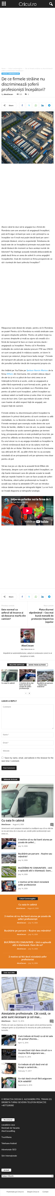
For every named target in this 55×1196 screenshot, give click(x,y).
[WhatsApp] (36, 105)
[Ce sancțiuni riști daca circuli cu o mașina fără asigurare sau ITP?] (8, 1054)
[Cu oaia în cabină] (9, 675)
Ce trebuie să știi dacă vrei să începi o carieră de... (33, 1066)
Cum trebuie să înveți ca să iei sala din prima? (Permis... (35, 1037)
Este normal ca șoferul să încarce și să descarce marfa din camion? (13, 614)
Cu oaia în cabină (8, 683)
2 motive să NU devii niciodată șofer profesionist (33, 883)
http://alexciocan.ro (27, 649)
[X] (29, 105)
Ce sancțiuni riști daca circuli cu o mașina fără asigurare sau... (35, 1051)
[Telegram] (49, 105)
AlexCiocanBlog (8, 1131)
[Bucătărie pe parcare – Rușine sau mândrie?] (45, 675)
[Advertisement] (27, 36)
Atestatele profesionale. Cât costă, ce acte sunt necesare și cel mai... (26, 1015)
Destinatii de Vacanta (10, 1128)
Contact (45, 1192)
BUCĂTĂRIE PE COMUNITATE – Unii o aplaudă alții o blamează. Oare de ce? (27, 943)
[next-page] (29, 693)
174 (51, 1021)
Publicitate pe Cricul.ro (15, 1192)
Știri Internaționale (9, 1156)
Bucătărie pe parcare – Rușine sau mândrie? (45, 685)
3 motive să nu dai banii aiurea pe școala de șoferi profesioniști (26, 685)
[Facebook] (22, 105)
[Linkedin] (42, 105)
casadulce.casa (8, 1125)
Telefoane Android (9, 1143)
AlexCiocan (8, 94)
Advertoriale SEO (8, 1149)
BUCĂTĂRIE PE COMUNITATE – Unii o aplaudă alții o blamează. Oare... (35, 869)
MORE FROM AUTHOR (37, 665)
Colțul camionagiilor (15, 68)
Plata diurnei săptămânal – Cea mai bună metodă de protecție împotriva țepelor (41, 615)
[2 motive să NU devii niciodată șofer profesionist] (8, 886)
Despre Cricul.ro (33, 1192)
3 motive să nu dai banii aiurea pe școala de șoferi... (35, 841)
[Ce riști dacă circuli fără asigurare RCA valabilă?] (8, 1082)
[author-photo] (27, 636)
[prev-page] (25, 693)
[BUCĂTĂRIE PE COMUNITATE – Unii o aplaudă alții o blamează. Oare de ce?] (8, 871)
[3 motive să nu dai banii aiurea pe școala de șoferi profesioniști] (27, 675)
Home (3, 68)
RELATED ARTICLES (17, 665)
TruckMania (6, 1137)
